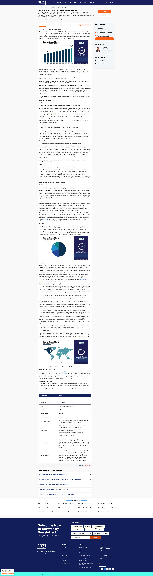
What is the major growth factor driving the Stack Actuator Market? (54, 484)
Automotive (87, 526)
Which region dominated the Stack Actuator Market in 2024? (53, 474)
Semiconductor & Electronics (52, 7)
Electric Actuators (43, 187)
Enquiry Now (79, 366)
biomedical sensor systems (52, 113)
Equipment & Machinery (77, 529)
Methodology (68, 25)
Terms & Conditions (112, 574)
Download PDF (105, 11)
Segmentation (60, 25)
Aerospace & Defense (77, 526)
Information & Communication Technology (81, 533)
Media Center (83, 2)
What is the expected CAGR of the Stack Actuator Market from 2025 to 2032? (56, 494)
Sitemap (64, 560)
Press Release (65, 552)
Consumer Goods (83, 560)
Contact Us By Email (101, 63)
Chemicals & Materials (99, 526)
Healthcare (100, 529)
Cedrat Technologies (62, 373)
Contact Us (91, 2)
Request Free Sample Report (77, 67)
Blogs (63, 550)
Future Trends (68, 2)
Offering (75, 2)
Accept (8, 573)
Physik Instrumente (66, 372)
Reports (43, 7)
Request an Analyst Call (104, 38)
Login (111, 2)
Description (42, 25)
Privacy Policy (104, 574)
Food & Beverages (90, 529)
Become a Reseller (66, 563)
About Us (64, 547)
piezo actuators (45, 219)
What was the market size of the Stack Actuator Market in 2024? (53, 489)
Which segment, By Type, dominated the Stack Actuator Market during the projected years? (60, 479)
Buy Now (105, 15)
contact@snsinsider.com (105, 563)
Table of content (51, 25)
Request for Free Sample (84, 25)
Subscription (65, 558)
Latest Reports (65, 555)
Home (39, 7)
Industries (59, 2)
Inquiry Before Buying (107, 50)
